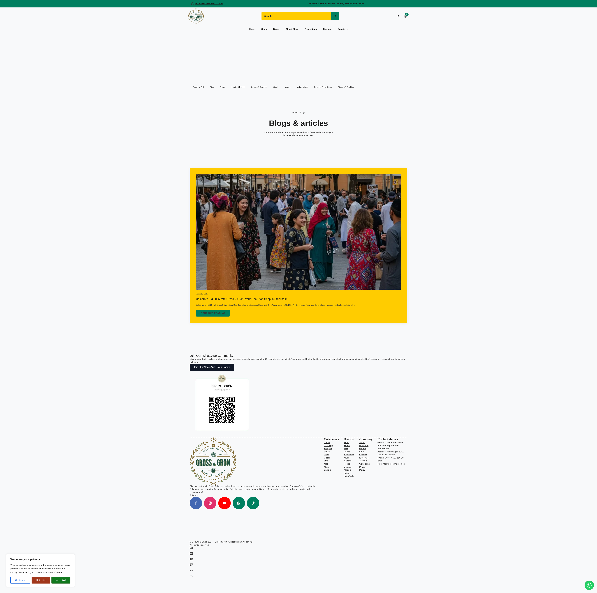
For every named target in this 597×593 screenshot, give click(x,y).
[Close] (71, 557)
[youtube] (224, 503)
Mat (326, 464)
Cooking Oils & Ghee (323, 87)
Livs (326, 460)
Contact (327, 29)
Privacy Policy (362, 468)
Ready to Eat (198, 87)
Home (252, 29)
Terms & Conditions (364, 462)
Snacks (327, 470)
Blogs (276, 29)
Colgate (348, 467)
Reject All (40, 580)
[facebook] (196, 503)
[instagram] (210, 503)
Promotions (311, 29)
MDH (346, 457)
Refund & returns (363, 447)
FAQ (361, 451)
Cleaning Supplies (328, 447)
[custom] (239, 503)
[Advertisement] (298, 56)
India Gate (349, 476)
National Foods (348, 462)
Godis (327, 457)
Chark (275, 87)
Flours (222, 87)
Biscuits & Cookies (346, 87)
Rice (212, 87)
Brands (341, 29)
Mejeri (327, 467)
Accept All (61, 580)
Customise (20, 580)
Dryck (327, 451)
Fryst (326, 454)
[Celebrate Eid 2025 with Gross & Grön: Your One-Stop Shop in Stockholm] (298, 232)
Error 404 (364, 457)
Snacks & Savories (259, 87)
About (362, 442)
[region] (40, 570)
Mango (288, 87)
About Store (292, 29)
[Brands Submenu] (348, 29)
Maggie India (347, 471)
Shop (264, 29)
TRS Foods (347, 450)
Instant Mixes (302, 87)
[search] (335, 16)
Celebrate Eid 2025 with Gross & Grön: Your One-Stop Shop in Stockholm (241, 299)
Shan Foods (347, 444)
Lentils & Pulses (238, 87)
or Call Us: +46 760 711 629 (209, 3)
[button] (589, 585)
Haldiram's (349, 454)
